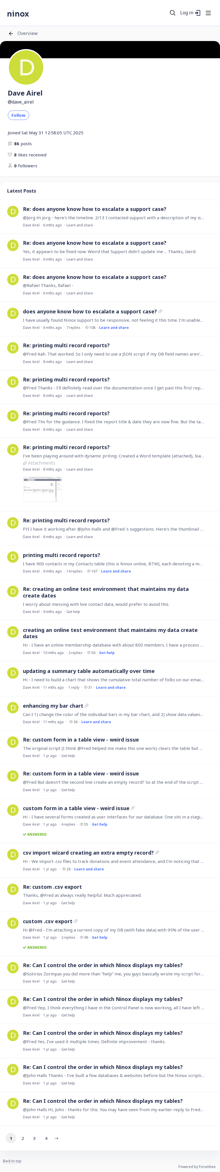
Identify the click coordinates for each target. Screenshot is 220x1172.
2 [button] (22, 1138)
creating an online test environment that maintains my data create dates (110, 633)
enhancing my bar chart (53, 705)
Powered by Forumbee (197, 1167)
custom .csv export (47, 921)
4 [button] (46, 1138)
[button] (56, 1138)
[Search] (173, 13)
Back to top (12, 1161)
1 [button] (11, 1138)
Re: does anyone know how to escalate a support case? (94, 208)
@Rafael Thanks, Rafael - (48, 285)
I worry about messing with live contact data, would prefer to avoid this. (96, 604)
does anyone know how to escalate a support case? (90, 311)
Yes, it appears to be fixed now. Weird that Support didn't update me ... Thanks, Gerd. (109, 251)
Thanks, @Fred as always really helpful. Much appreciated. (82, 895)
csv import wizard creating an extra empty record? (88, 852)
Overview (27, 33)
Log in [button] (186, 13)
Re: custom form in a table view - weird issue (81, 739)
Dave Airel (31, 225)
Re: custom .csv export (52, 886)
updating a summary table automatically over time (89, 671)
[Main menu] (208, 13)
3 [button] (34, 1138)
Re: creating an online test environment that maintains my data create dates (106, 592)
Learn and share (79, 225)
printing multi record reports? (61, 555)
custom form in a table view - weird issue (76, 808)
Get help (73, 611)
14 (74, 571)
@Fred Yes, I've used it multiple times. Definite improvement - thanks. (94, 1041)
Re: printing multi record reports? (66, 345)
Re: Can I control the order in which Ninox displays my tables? (103, 965)
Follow (18, 115)
